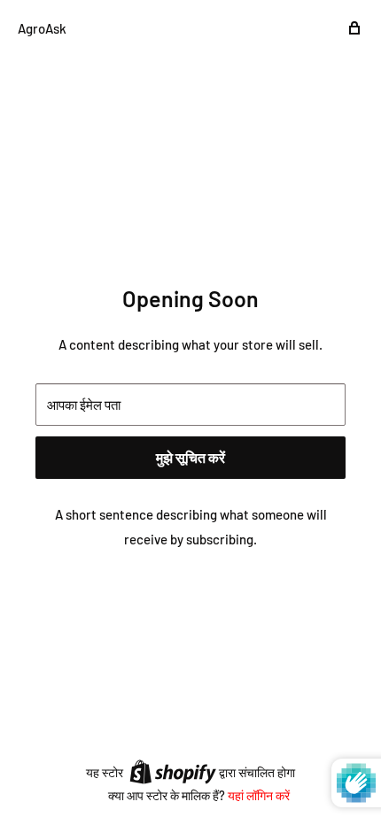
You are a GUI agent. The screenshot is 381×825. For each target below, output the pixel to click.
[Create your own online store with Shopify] (172, 771)
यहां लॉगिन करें (259, 795)
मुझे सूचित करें (190, 457)
